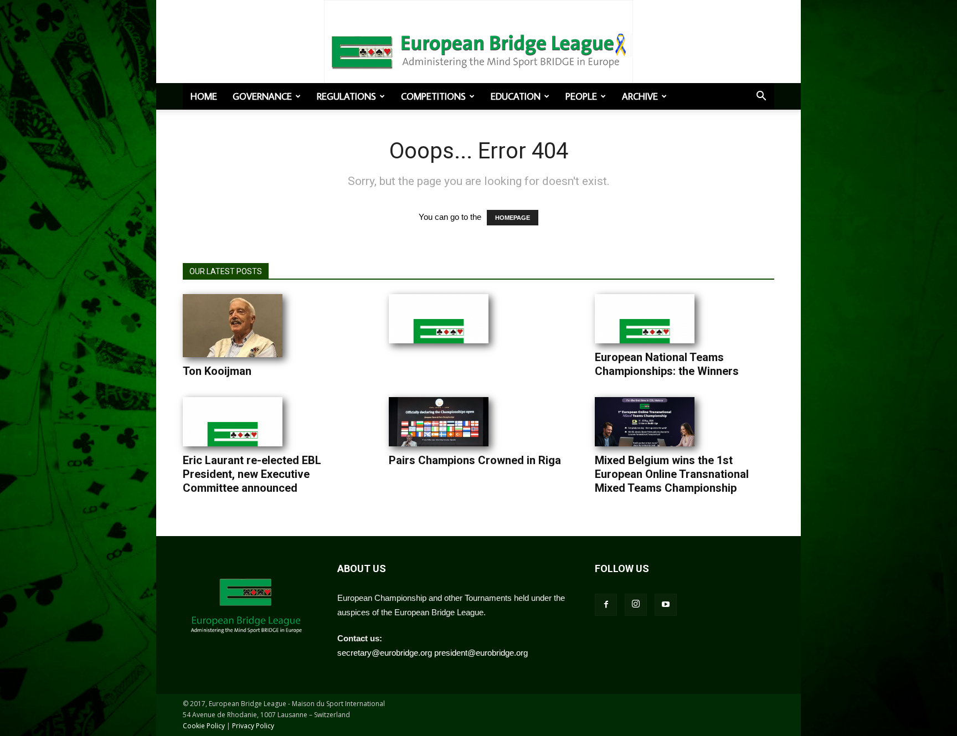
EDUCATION (516, 96)
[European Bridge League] (478, 50)
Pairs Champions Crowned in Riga (475, 460)
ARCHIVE (640, 96)
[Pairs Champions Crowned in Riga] (438, 421)
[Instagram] (636, 605)
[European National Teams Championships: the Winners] (644, 318)
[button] (761, 96)
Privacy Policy (253, 725)
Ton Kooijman (217, 371)
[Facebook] (606, 605)
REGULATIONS (346, 96)
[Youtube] (666, 605)
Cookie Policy (204, 725)
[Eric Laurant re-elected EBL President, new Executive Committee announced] (232, 421)
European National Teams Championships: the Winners (667, 364)
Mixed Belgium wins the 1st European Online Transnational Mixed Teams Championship (672, 474)
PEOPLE (581, 96)
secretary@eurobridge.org (384, 652)
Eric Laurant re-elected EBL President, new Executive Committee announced (252, 474)
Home (204, 96)
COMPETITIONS (433, 96)
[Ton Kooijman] (232, 325)
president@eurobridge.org (481, 652)
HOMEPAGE (512, 217)
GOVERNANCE (262, 96)
